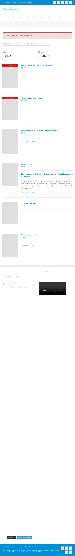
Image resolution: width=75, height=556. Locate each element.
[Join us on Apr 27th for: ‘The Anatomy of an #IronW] (24, 327)
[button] (69, 17)
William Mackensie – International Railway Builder (39, 130)
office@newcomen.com (25, 2)
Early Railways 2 (27, 164)
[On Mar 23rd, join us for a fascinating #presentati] (24, 421)
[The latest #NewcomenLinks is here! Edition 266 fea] (6, 324)
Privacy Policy (24, 546)
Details (23, 76)
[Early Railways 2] (10, 174)
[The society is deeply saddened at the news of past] (32, 328)
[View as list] (48, 43)
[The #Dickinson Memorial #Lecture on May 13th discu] (15, 336)
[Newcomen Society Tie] (10, 245)
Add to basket (25, 141)
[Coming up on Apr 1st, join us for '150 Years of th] (15, 426)
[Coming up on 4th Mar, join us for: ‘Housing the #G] (15, 502)
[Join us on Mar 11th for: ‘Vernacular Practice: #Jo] (6, 502)
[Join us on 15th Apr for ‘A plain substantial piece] (6, 424)
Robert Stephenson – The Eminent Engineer (36, 65)
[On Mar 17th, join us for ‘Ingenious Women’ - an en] (32, 417)
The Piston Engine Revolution (31, 98)
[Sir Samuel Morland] (10, 213)
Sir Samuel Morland (28, 203)
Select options (25, 245)
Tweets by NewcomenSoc (11, 276)
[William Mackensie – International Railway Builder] (10, 141)
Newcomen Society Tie (29, 235)
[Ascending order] (23, 44)
